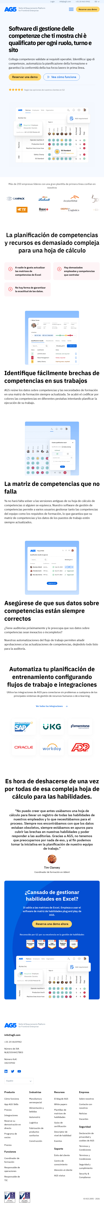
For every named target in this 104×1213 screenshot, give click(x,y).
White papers (60, 1104)
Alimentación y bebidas (36, 1110)
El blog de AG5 (61, 1098)
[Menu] (71, 9)
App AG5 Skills (11, 1104)
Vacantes (83, 1119)
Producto (9, 1092)
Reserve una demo (88, 9)
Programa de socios (10, 1135)
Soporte (58, 1148)
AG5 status (59, 1175)
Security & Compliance (85, 1175)
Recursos (59, 1092)
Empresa (84, 1092)
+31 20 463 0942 (83, 1)
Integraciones (11, 1115)
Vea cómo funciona (63, 77)
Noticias (83, 1113)
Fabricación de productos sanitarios (36, 1132)
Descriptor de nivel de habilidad (62, 1133)
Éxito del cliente (62, 1155)
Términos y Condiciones (85, 1148)
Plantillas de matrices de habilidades (60, 1113)
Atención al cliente (63, 1170)
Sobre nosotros (86, 1098)
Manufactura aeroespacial (35, 1100)
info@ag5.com (65, 1)
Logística (33, 1122)
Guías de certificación (60, 1124)
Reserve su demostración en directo (12, 1124)
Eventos (58, 1141)
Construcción (35, 1141)
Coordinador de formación (11, 1160)
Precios (8, 1109)
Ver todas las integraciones (49, 706)
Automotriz (34, 1117)
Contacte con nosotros (85, 1106)
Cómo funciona (11, 1098)
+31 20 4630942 (13, 1041)
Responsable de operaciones (12, 1169)
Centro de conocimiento (60, 1162)
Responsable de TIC (12, 1178)
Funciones (10, 1151)
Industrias (35, 1092)
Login (52, 1)
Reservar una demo (25, 77)
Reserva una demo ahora (52, 924)
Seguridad (85, 1126)
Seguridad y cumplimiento (85, 1166)
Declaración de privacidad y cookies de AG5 (86, 1137)
